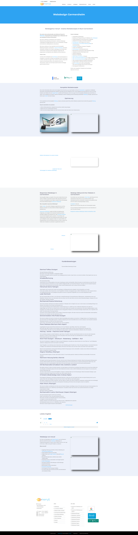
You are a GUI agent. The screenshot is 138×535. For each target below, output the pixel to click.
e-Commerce (69, 4)
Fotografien (75, 46)
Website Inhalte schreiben (59, 510)
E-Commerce (80, 56)
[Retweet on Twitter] (46, 424)
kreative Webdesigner (46, 461)
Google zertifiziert (53, 454)
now (46, 422)
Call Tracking (76, 63)
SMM (90, 43)
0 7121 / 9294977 (44, 1)
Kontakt (94, 4)
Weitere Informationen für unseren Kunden (49, 155)
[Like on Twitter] (48, 424)
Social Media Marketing (83, 43)
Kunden (46, 95)
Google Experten (55, 439)
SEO (73, 57)
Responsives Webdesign (44, 211)
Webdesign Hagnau (75, 523)
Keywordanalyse (76, 49)
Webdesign (63, 4)
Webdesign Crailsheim (76, 515)
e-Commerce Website (58, 508)
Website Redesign (58, 516)
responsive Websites (62, 214)
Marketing (85, 94)
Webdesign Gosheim (76, 521)
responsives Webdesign (56, 201)
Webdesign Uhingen (75, 525)
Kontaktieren (73, 203)
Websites (63, 235)
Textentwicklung (76, 43)
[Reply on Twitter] (44, 424)
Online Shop (75, 56)
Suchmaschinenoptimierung (80, 57)
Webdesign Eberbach (76, 519)
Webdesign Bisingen (76, 513)
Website (52, 249)
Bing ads (62, 454)
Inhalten (44, 206)
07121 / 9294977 (44, 511)
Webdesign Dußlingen (76, 517)
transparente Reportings (46, 466)
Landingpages (75, 4)
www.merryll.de (41, 515)
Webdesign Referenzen (82, 4)
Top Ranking (54, 56)
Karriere (89, 4)
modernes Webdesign (58, 47)
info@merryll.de (41, 514)
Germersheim (82, 90)
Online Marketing (57, 518)
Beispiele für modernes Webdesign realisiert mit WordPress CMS (83, 211)
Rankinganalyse (76, 42)
